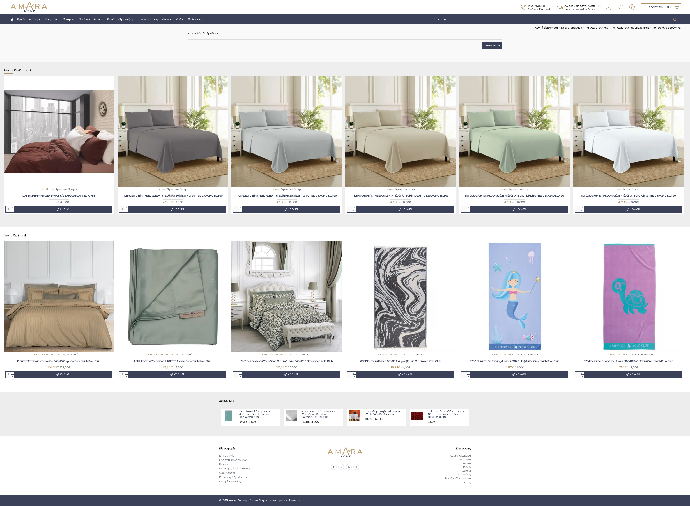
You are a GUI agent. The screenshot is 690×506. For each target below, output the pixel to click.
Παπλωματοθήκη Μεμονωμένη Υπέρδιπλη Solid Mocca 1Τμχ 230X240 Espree (400, 196)
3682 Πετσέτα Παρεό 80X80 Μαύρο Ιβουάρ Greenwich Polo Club (400, 361)
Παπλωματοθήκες (596, 28)
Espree (161, 189)
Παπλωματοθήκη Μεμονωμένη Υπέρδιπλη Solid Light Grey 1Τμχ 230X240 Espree (287, 196)
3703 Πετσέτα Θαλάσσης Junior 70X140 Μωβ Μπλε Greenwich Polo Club (514, 361)
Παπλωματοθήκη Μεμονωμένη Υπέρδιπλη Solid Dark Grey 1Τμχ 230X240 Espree (173, 196)
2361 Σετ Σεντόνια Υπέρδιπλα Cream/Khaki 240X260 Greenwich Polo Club (286, 361)
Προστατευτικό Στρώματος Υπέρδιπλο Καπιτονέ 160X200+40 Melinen (319, 414)
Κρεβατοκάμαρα (571, 28)
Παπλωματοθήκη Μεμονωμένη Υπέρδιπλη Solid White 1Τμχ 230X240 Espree (628, 196)
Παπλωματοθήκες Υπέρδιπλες (630, 28)
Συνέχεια (490, 45)
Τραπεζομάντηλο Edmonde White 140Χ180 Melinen (382, 413)
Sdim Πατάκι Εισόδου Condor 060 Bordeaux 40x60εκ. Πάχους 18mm (446, 414)
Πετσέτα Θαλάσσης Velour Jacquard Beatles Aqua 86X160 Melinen (255, 414)
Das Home (47, 189)
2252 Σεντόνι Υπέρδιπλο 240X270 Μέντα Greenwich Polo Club (172, 361)
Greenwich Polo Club (47, 355)
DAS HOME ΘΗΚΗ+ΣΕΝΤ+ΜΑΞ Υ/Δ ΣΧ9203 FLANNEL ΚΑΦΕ (58, 196)
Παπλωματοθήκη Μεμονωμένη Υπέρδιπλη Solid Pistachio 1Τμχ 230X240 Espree (514, 196)
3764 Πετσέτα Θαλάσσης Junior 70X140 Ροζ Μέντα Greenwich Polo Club (628, 361)
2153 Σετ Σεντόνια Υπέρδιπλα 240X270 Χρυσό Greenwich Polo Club (58, 361)
